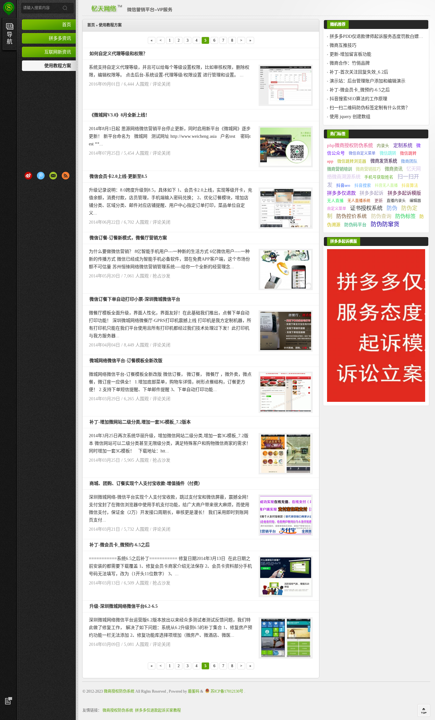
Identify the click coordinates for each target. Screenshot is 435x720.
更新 (378, 201)
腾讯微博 (41, 175)
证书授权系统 (366, 208)
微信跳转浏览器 (351, 161)
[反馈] (8, 701)
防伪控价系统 (351, 216)
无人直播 (335, 201)
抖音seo (343, 185)
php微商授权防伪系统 (350, 145)
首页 (66, 24)
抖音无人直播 (386, 185)
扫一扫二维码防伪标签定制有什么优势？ (370, 107)
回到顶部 (423, 710)
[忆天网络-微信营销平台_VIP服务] (130, 7)
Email (53, 175)
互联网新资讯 (57, 51)
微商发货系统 (383, 161)
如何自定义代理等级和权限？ (118, 53)
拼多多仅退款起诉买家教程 (158, 710)
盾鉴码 (193, 691)
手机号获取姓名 (378, 177)
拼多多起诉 (371, 193)
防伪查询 (381, 216)
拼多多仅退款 (341, 193)
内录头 (383, 145)
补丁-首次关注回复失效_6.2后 (359, 72)
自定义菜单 (336, 208)
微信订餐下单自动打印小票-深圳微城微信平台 (134, 299)
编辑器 (415, 201)
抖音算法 (410, 185)
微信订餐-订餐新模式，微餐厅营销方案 (128, 237)
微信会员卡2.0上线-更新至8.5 (118, 176)
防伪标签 (405, 216)
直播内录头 (396, 201)
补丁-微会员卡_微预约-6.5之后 (119, 544)
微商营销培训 (339, 169)
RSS (65, 175)
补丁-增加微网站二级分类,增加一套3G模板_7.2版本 (140, 422)
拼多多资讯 (60, 38)
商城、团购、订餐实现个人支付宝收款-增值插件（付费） (146, 483)
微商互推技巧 (343, 45)
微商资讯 (394, 168)
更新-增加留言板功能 (350, 54)
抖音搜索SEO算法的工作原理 (358, 98)
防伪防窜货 (385, 224)
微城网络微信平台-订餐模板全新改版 (125, 360)
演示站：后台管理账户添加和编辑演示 (367, 81)
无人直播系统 (358, 201)
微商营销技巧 (368, 169)
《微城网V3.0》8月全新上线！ (119, 115)
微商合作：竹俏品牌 (350, 63)
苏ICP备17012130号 (226, 691)
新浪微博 (28, 175)
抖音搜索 (362, 185)
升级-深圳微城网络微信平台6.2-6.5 (123, 606)
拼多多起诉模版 (404, 193)
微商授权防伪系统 (119, 691)
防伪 (392, 208)
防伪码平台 (355, 224)
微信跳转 (388, 153)
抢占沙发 (161, 276)
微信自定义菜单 (362, 153)
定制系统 (402, 145)
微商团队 (409, 161)
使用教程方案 (57, 65)
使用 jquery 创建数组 (350, 116)
